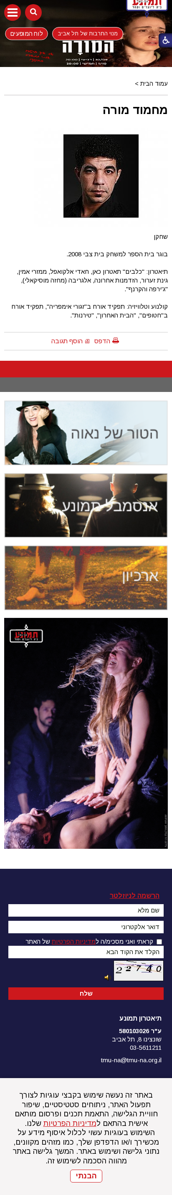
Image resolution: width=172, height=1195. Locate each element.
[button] (12, 12)
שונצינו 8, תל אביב (137, 1039)
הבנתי (86, 1176)
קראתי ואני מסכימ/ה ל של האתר (89, 941)
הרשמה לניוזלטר (134, 895)
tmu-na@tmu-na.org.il (131, 1060)
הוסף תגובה (67, 341)
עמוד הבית (154, 83)
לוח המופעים (26, 33)
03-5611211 (146, 1047)
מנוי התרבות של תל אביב (88, 33)
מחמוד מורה (135, 110)
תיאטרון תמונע (140, 1018)
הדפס (102, 341)
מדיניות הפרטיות (69, 1123)
